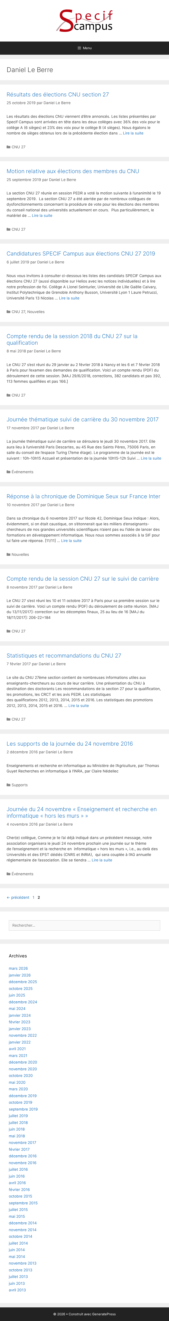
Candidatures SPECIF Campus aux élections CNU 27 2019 (81, 253)
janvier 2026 (20, 975)
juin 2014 (17, 1250)
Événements (22, 472)
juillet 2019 (18, 1116)
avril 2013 (17, 1290)
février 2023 (19, 1022)
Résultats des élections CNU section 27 (58, 94)
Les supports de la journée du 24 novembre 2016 (70, 743)
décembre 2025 (23, 982)
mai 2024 (17, 1008)
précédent (18, 897)
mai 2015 (17, 1216)
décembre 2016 (23, 1156)
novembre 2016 (23, 1163)
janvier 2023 (20, 1029)
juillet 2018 (18, 1122)
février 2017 (19, 1149)
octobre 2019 (20, 1102)
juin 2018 (17, 1129)
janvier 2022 (20, 1042)
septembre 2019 (23, 1109)
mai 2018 (17, 1136)
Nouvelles (36, 312)
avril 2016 (17, 1183)
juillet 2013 (18, 1276)
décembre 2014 (23, 1223)
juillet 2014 (18, 1243)
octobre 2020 (21, 1075)
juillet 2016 (18, 1169)
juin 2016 (17, 1176)
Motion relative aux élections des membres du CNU (73, 171)
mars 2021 (18, 1055)
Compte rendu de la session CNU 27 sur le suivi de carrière (83, 578)
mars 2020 (18, 1089)
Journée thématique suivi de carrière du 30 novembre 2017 (83, 419)
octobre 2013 (20, 1270)
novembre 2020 (23, 1069)
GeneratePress (104, 1314)
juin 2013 (17, 1283)
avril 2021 (17, 1049)
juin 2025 (17, 995)
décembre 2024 (23, 1002)
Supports (20, 785)
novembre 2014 (23, 1230)
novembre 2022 (23, 1035)
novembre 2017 (22, 1142)
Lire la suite (133, 133)
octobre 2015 (20, 1196)
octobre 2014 (20, 1236)
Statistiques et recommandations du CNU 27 (64, 655)
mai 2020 (17, 1082)
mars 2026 (18, 968)
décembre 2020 (23, 1062)
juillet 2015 (18, 1209)
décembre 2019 (23, 1096)
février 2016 (19, 1189)
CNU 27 (19, 147)
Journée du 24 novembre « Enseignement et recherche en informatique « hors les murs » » (82, 812)
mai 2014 (17, 1256)
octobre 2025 (21, 988)
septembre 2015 (23, 1203)
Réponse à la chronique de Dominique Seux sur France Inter (83, 496)
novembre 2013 (23, 1263)
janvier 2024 (20, 1015)
